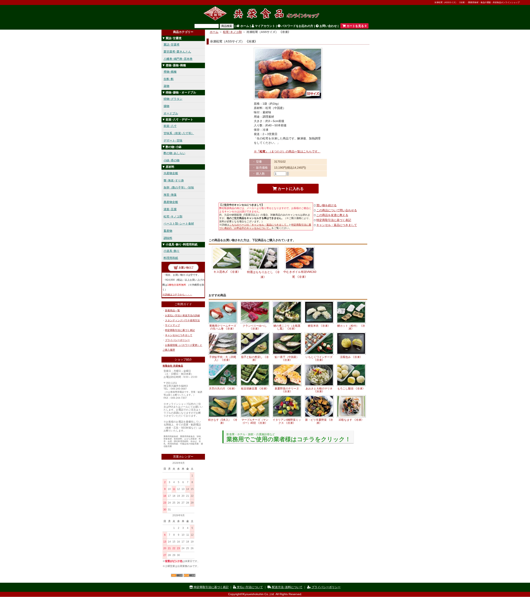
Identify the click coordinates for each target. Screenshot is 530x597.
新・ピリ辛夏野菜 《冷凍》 (319, 421)
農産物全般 (171, 202)
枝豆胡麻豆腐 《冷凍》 (255, 388)
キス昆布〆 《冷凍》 (226, 271)
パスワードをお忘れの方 (297, 26)
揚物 (166, 106)
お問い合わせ (328, 26)
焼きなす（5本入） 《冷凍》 (222, 421)
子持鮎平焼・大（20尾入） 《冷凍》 (222, 358)
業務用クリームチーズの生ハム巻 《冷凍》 (222, 327)
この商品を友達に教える (332, 215)
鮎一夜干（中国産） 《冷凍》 (287, 358)
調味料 (168, 238)
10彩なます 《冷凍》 (351, 419)
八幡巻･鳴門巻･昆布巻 (178, 58)
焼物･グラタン (173, 98)
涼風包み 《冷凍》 (351, 357)
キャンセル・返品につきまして (336, 225)
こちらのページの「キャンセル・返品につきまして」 (259, 224)
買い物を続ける (326, 205)
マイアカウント (264, 26)
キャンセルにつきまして (178, 335)
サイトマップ (172, 325)
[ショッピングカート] (183, 270)
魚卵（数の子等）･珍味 (179, 187)
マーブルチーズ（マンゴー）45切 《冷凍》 (254, 421)
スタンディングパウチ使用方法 (182, 320)
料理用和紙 (171, 258)
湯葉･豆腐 (170, 209)
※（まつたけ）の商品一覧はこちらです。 (287, 151)
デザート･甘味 (173, 140)
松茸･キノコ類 (173, 216)
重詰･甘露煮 (171, 44)
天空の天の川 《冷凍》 (223, 388)
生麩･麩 (169, 79)
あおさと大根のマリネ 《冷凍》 (319, 390)
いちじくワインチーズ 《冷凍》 (319, 358)
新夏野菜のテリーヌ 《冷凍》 (287, 390)
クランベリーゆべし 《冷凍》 (255, 327)
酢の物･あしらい (174, 153)
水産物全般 (171, 173)
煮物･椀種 (170, 71)
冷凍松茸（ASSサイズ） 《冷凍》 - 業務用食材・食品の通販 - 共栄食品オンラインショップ (477, 2)
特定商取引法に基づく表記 (180, 330)
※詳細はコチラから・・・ (177, 294)
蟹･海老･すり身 (174, 180)
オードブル (171, 113)
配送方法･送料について (286, 587)
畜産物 (168, 230)
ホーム (244, 26)
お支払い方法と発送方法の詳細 (182, 315)
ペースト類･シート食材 (179, 223)
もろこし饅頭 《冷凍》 (351, 388)
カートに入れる (290, 189)
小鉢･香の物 (171, 160)
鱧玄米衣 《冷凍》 (319, 325)
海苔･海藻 (170, 194)
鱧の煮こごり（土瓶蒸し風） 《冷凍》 (286, 327)
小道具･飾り (171, 251)
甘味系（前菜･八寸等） (179, 133)
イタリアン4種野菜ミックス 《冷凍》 (287, 421)
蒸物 (166, 86)
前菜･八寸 (170, 126)
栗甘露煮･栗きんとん (177, 51)
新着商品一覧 (172, 310)
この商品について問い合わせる (336, 210)
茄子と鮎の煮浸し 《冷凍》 (255, 358)
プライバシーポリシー (177, 340)
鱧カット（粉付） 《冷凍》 (351, 327)
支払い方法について (249, 587)
